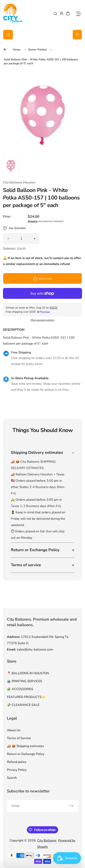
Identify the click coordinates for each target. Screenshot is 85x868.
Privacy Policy (16, 770)
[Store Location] (77, 35)
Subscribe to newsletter (28, 791)
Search (12, 778)
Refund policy (16, 762)
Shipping (32, 221)
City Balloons (47, 840)
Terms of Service (19, 738)
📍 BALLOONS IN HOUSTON (28, 673)
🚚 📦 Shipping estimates (25, 746)
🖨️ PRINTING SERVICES (24, 681)
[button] (11, 166)
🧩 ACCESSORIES (20, 689)
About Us (14, 730)
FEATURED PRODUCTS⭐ (26, 697)
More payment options (42, 320)
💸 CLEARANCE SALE (23, 705)
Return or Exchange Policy (25, 754)
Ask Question (17, 228)
